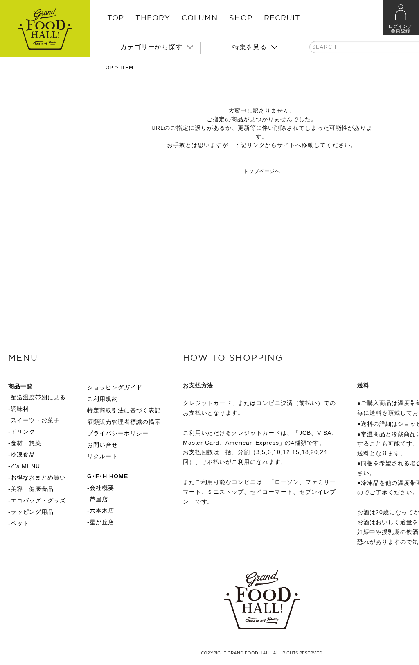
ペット (20, 523)
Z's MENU (25, 466)
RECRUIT (282, 18)
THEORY (152, 18)
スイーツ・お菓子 (35, 420)
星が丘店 (102, 522)
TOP (115, 18)
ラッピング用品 (32, 512)
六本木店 (102, 510)
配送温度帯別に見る (38, 397)
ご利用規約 (102, 399)
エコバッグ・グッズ (38, 500)
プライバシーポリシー (118, 433)
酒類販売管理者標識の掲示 (124, 421)
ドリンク (23, 431)
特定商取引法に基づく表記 (124, 410)
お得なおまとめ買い (38, 477)
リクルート (102, 456)
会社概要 (102, 487)
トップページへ (262, 170)
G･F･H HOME (107, 476)
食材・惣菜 (26, 443)
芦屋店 (99, 499)
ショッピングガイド (114, 387)
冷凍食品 (23, 454)
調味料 (20, 408)
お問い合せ (102, 444)
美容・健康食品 (32, 489)
